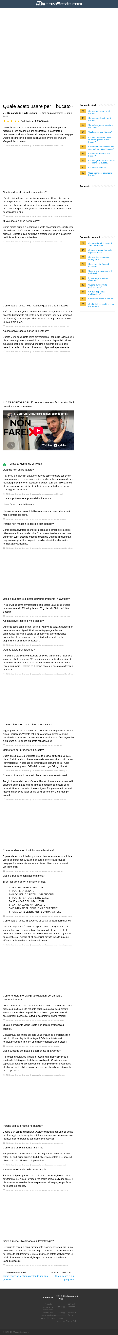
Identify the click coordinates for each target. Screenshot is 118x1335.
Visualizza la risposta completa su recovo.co (47, 871)
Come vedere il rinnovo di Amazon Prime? (100, 244)
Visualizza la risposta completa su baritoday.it (47, 745)
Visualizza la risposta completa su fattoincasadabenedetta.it (52, 216)
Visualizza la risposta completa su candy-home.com (50, 1190)
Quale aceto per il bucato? (100, 132)
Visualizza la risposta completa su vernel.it (46, 1046)
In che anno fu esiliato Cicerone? (98, 279)
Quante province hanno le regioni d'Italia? (100, 251)
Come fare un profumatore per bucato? (100, 126)
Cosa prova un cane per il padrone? (100, 272)
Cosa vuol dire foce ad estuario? (98, 265)
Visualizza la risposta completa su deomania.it (48, 1020)
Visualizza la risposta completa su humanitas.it (48, 645)
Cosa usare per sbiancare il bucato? (100, 174)
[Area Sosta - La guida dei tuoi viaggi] (59, 6)
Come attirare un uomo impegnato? (99, 258)
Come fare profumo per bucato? (99, 154)
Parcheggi (61, 1307)
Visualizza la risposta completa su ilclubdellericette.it (50, 1265)
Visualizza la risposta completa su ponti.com (47, 146)
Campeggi (61, 1312)
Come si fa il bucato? (97, 167)
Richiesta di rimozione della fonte (17, 146)
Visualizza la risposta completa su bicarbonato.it (48, 1075)
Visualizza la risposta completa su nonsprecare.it (49, 1165)
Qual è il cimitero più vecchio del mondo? (101, 305)
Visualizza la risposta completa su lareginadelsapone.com (52, 945)
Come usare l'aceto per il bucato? (99, 119)
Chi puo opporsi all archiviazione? (96, 293)
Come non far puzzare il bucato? (99, 112)
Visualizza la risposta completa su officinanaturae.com (51, 616)
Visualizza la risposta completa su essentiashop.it (49, 771)
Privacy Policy (72, 1321)
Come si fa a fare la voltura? (101, 299)
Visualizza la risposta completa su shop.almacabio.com (51, 352)
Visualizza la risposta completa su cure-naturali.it (49, 519)
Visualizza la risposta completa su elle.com (47, 242)
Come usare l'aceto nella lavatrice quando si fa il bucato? (99, 139)
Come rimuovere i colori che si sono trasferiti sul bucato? (101, 147)
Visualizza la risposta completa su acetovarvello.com (50, 326)
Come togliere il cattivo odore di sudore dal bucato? (101, 161)
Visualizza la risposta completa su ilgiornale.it (47, 494)
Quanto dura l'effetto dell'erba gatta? (97, 286)
